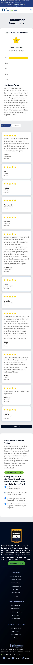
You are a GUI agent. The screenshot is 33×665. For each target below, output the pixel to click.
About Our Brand (15, 583)
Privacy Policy (7, 655)
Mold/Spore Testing (16, 628)
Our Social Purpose (16, 586)
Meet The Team (16, 592)
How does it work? (16, 605)
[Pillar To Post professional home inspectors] (9, 10)
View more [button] (16, 426)
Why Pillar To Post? (16, 579)
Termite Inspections (16, 634)
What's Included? (15, 608)
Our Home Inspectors (15, 612)
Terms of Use (17, 655)
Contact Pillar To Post (15, 576)
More (15, 638)
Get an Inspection (14, 472)
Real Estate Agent (15, 618)
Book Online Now (16, 563)
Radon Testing (15, 631)
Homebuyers (15, 615)
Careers (16, 596)
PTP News (15, 589)
